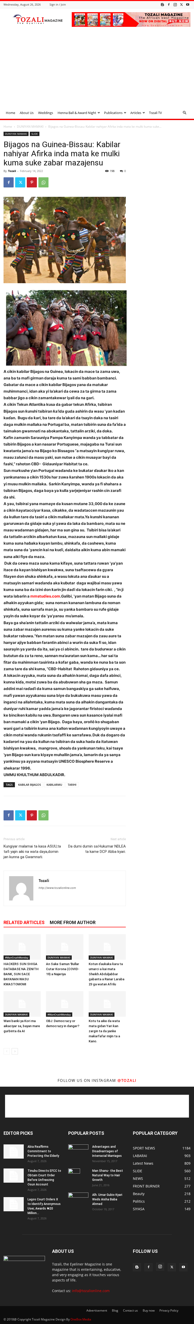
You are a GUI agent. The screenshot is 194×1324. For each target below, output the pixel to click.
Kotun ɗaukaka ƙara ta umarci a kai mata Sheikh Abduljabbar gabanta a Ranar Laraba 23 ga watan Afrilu (106, 974)
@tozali (127, 1080)
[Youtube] (187, 4)
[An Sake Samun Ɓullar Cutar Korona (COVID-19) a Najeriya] (64, 947)
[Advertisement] (97, 68)
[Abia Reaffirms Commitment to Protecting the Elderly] (14, 1151)
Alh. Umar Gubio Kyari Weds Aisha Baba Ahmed (107, 1199)
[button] (184, 112)
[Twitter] (181, 4)
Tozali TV (155, 112)
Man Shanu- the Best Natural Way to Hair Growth (107, 1175)
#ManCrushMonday (16, 957)
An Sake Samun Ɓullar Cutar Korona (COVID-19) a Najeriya (62, 969)
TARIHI (72, 784)
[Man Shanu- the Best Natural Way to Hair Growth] (78, 1177)
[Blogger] (162, 4)
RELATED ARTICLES (24, 922)
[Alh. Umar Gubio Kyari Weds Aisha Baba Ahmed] (78, 1199)
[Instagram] (175, 4)
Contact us (130, 1310)
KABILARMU (54, 784)
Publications (113, 112)
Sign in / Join (58, 4)
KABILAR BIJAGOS (29, 784)
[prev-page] (7, 1051)
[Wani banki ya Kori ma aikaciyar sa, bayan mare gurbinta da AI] (22, 1004)
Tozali (12, 171)
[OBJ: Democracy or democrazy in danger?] (64, 1004)
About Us (27, 112)
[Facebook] (169, 4)
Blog (115, 1310)
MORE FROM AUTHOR (72, 922)
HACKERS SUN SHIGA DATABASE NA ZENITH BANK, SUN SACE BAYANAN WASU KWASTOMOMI (21, 974)
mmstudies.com (45, 596)
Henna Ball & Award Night (77, 112)
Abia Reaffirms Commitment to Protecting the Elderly (43, 1151)
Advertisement (96, 1310)
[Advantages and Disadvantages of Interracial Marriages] (78, 1151)
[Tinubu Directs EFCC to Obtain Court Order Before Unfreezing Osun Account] (14, 1175)
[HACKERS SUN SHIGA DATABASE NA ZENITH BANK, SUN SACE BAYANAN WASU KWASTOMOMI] (22, 947)
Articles (135, 112)
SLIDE (34, 134)
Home (10, 112)
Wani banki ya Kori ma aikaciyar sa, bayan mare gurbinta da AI (22, 1026)
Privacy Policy (168, 1310)
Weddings (45, 112)
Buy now (149, 1310)
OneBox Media (80, 1319)
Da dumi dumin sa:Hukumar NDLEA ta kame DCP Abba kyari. (97, 849)
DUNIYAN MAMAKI (30, 126)
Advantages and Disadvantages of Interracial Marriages (107, 1151)
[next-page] (15, 1051)
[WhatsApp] (43, 182)
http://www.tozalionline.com (57, 888)
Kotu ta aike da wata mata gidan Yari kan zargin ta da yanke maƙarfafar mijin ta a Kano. (104, 1031)
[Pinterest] (32, 182)
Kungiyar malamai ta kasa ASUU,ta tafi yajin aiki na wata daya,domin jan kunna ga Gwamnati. (32, 851)
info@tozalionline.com (91, 1290)
